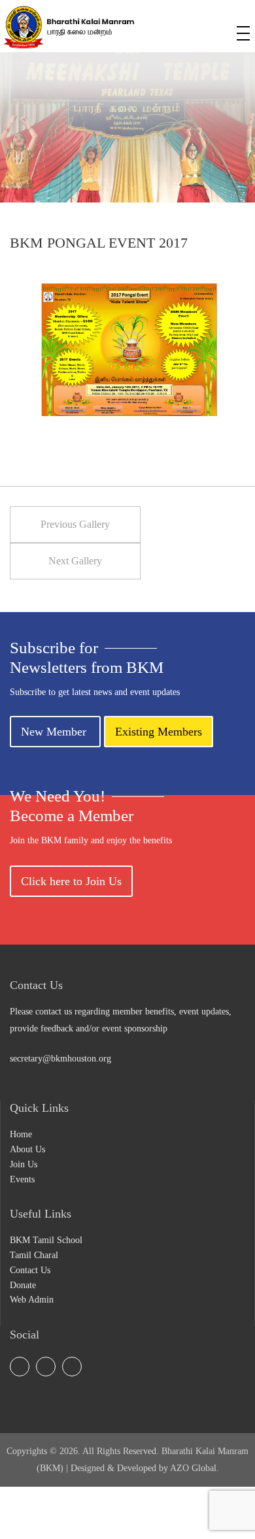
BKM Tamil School (46, 1240)
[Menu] (243, 33)
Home (21, 1134)
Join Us (23, 1164)
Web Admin (32, 1299)
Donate (23, 1285)
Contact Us (30, 1270)
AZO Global (193, 1468)
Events (22, 1179)
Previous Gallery (75, 524)
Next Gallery (75, 560)
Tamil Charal (34, 1255)
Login (220, 29)
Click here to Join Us (71, 881)
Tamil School (174, 29)
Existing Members (158, 731)
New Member (55, 731)
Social (197, 29)
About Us (27, 1149)
